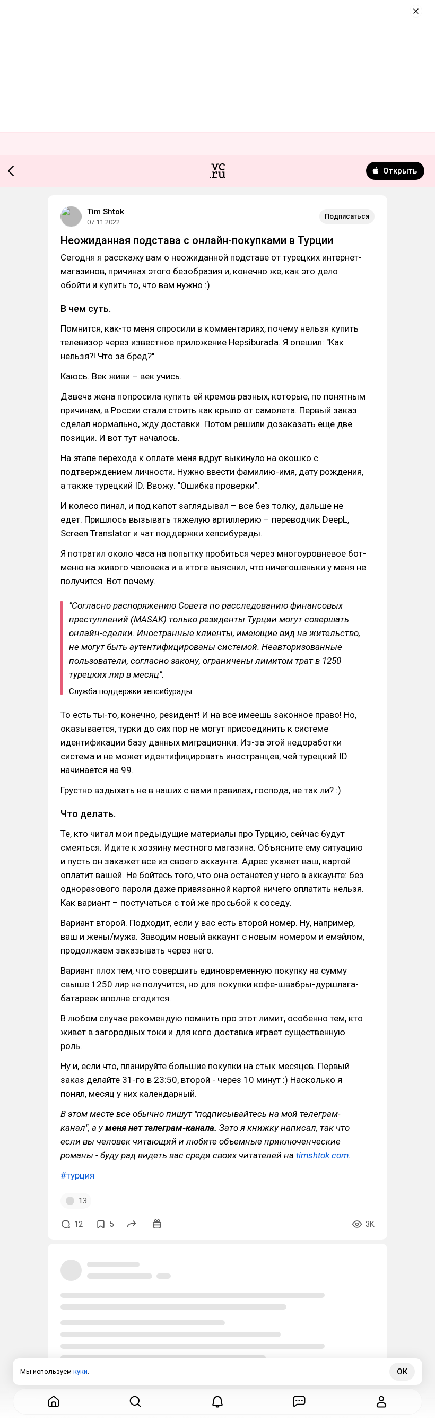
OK (402, 1371)
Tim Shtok (105, 211)
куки (80, 1371)
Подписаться (347, 216)
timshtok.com (322, 1155)
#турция (77, 1175)
